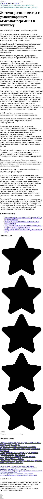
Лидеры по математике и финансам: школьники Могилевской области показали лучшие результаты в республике (20, 449)
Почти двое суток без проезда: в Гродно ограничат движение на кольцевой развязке (19, 454)
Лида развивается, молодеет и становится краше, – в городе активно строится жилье (23, 227)
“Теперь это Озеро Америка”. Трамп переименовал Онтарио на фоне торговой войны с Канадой (21, 471)
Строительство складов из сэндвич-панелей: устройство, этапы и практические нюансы (21, 462)
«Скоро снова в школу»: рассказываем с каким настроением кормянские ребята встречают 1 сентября (18, 468)
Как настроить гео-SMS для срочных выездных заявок (17, 466)
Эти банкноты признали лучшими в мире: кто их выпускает (18, 475)
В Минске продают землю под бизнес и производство (16, 474)
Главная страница (6, 5)
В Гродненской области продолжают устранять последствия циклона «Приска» (18, 458)
